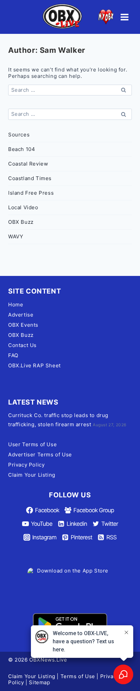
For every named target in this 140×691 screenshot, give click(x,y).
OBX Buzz (21, 222)
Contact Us (22, 345)
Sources (19, 134)
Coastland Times (30, 178)
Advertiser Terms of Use (40, 454)
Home (15, 304)
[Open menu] (124, 16)
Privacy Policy (26, 464)
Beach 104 (21, 149)
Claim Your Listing (31, 475)
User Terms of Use (32, 444)
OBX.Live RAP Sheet (34, 365)
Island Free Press (31, 193)
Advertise (20, 314)
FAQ (13, 355)
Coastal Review (28, 163)
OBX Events (23, 325)
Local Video (23, 207)
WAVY (15, 236)
